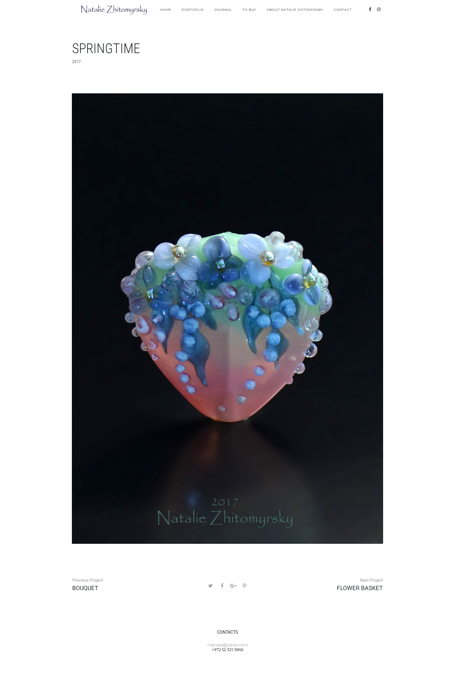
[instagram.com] (379, 9)
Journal (223, 10)
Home (165, 10)
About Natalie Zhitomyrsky (295, 10)
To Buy (249, 10)
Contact (343, 10)
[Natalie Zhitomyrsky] (114, 9)
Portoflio (193, 10)
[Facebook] (370, 9)
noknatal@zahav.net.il (227, 645)
